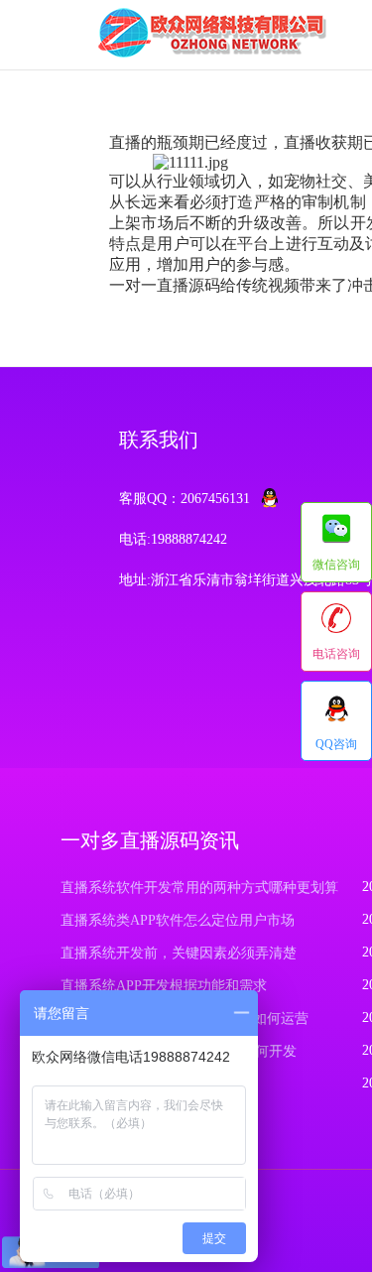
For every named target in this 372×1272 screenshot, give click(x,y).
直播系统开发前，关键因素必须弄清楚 (179, 953)
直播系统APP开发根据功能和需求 (164, 985)
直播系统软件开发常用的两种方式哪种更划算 (199, 887)
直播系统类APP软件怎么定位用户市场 (178, 920)
